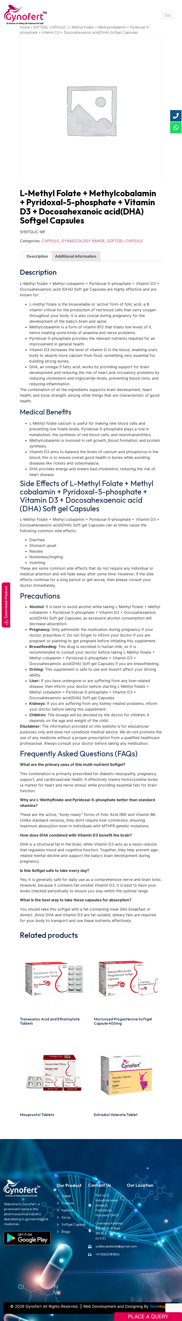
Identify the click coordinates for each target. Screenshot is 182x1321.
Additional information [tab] (75, 256)
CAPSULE (50, 240)
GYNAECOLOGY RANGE (83, 240)
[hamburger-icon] (167, 15)
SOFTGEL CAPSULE (49, 27)
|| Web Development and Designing (110, 1306)
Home (25, 27)
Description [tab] (37, 256)
